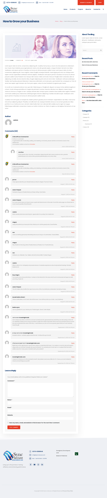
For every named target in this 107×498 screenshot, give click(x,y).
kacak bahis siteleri (18, 297)
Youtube (34, 464)
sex (13, 232)
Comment (11, 381)
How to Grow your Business (90, 65)
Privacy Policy (66, 491)
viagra (14, 222)
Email (9, 407)
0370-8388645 (11, 3)
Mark (83, 100)
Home (65, 9)
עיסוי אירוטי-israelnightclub (20, 317)
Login (99, 2)
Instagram (38, 464)
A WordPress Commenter (20, 137)
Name (9, 400)
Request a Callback (86, 2)
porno (14, 179)
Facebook (30, 464)
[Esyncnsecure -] (10, 9)
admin (15, 120)
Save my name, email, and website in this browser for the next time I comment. (34, 423)
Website (10, 415)
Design (85, 114)
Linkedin (42, 464)
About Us (88, 9)
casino (14, 212)
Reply (72, 137)
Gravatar (32, 144)
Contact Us (96, 9)
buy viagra (15, 275)
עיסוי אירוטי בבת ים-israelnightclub (22, 333)
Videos (85, 127)
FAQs (71, 491)
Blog (61, 21)
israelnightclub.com (18, 357)
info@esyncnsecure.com (27, 2)
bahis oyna (15, 307)
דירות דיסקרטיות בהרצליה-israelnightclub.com (26, 343)
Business (87, 124)
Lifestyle (85, 117)
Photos (85, 120)
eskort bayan (16, 190)
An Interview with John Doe (90, 62)
